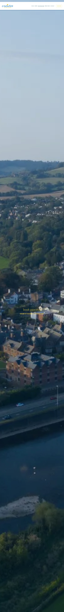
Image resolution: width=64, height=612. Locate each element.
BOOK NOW (59, 6)
